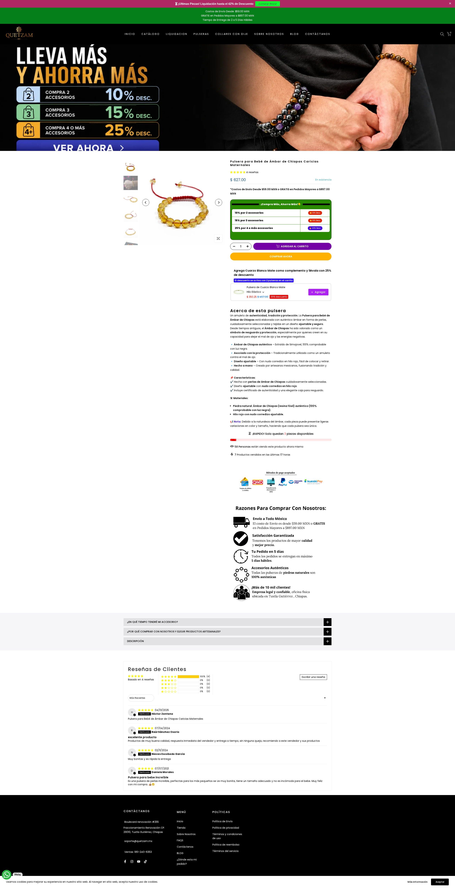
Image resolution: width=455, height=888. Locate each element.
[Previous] (145, 202)
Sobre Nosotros (186, 834)
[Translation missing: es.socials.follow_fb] (125, 861)
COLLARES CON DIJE (231, 34)
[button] (451, 3)
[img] (146, 710)
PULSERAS (201, 34)
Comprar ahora (281, 256)
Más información (417, 882)
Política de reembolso (225, 844)
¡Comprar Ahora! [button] (267, 3)
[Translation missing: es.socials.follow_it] (131, 861)
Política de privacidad (225, 828)
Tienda (181, 828)
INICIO (130, 34)
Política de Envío (222, 821)
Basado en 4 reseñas (141, 679)
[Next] (218, 202)
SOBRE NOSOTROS (269, 34)
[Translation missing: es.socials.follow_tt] (145, 861)
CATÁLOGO (150, 34)
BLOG (294, 34)
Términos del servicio (225, 851)
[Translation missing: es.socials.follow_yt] (138, 861)
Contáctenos (185, 847)
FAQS (180, 840)
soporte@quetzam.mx (138, 841)
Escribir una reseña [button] (313, 677)
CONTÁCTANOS (317, 34)
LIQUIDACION (176, 34)
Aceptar (440, 881)
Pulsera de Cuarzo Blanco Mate (266, 287)
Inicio (180, 821)
